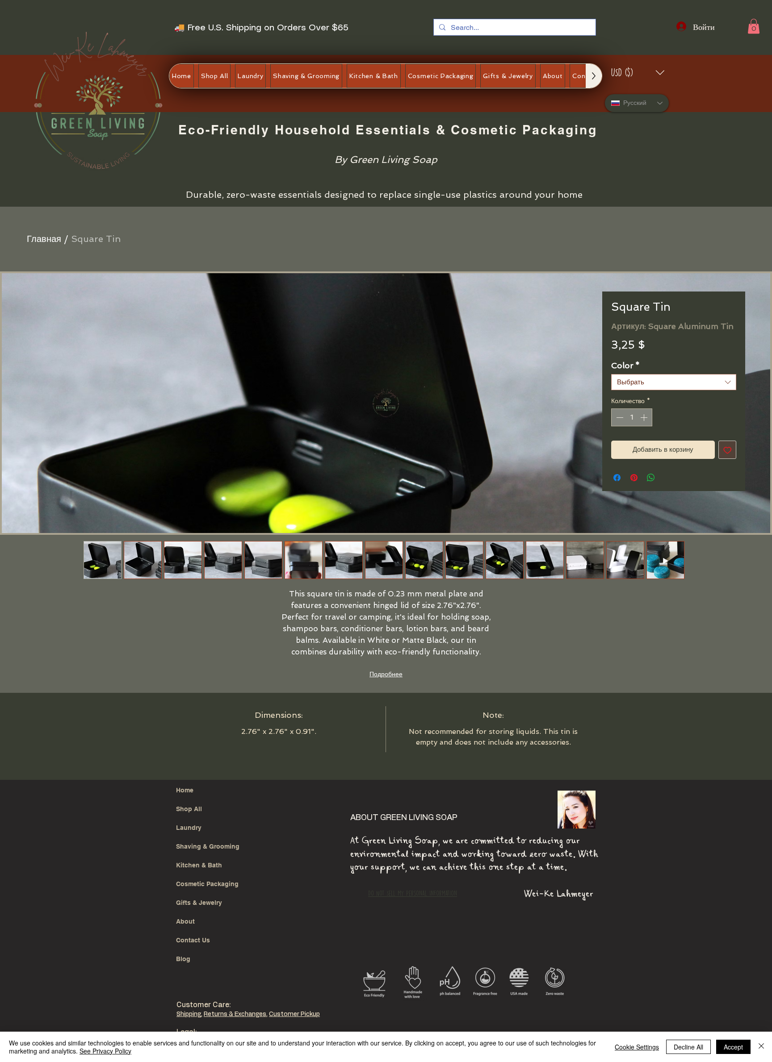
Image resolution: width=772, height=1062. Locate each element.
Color (625, 365)
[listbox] (638, 72)
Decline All (688, 1046)
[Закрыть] (761, 1047)
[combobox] (673, 382)
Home (184, 790)
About (185, 921)
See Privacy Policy (105, 1050)
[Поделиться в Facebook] (617, 477)
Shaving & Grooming (207, 846)
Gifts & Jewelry (199, 902)
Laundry (188, 827)
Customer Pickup (294, 1014)
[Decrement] (619, 417)
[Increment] (644, 417)
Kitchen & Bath (199, 865)
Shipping (188, 1014)
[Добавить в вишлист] (727, 450)
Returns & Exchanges (235, 1014)
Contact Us (193, 940)
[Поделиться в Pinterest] (634, 477)
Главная (44, 238)
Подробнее (386, 674)
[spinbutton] (631, 417)
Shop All (189, 808)
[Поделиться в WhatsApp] (651, 477)
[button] (753, 26)
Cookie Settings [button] (637, 1046)
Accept (733, 1046)
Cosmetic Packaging (207, 883)
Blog (183, 958)
